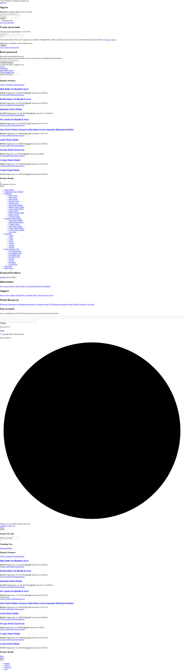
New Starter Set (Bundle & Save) (14, 119)
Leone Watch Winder (9, 140)
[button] (5, 338)
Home (2, 277)
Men (5, 548)
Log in (2, 47)
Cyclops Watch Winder (10, 160)
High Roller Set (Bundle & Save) (14, 89)
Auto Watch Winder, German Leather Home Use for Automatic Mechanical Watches (36, 129)
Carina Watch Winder (9, 170)
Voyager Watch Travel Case (12, 150)
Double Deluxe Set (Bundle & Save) (15, 99)
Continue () (4, 526)
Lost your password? (7, 22)
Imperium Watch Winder (11, 109)
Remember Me (8, 21)
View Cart (11, 526)
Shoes (2, 548)
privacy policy (111, 40)
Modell (9, 548)
